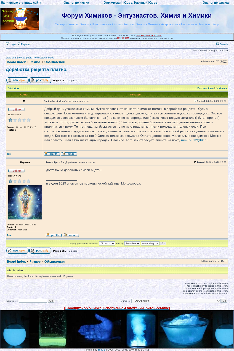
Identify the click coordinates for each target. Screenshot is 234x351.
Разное (35, 62)
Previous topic (205, 88)
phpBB (101, 349)
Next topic (221, 88)
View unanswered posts (19, 57)
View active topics (44, 57)
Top (9, 154)
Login (12, 44)
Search (223, 44)
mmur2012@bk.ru (194, 140)
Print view (13, 88)
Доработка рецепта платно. (37, 69)
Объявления (54, 62)
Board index (16, 62)
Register (25, 44)
